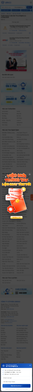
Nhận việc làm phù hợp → (16, 385)
